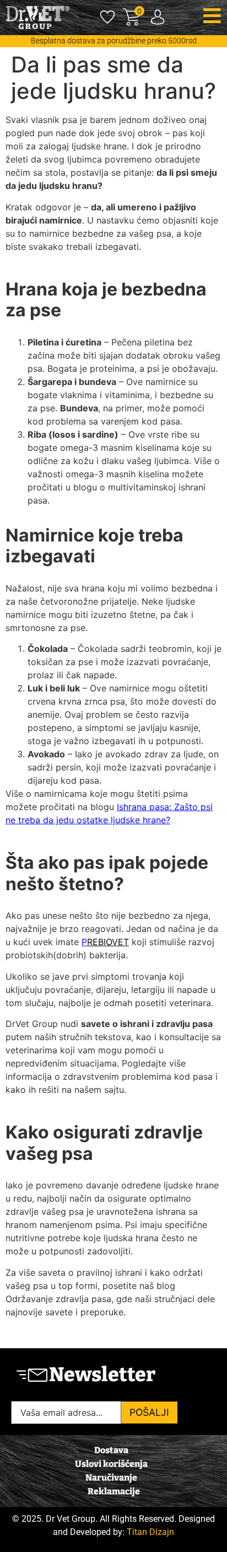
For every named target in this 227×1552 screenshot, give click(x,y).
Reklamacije (114, 1491)
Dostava (111, 1450)
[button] (212, 16)
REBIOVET (108, 941)
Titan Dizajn (150, 1532)
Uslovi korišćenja (111, 1464)
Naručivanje (111, 1477)
